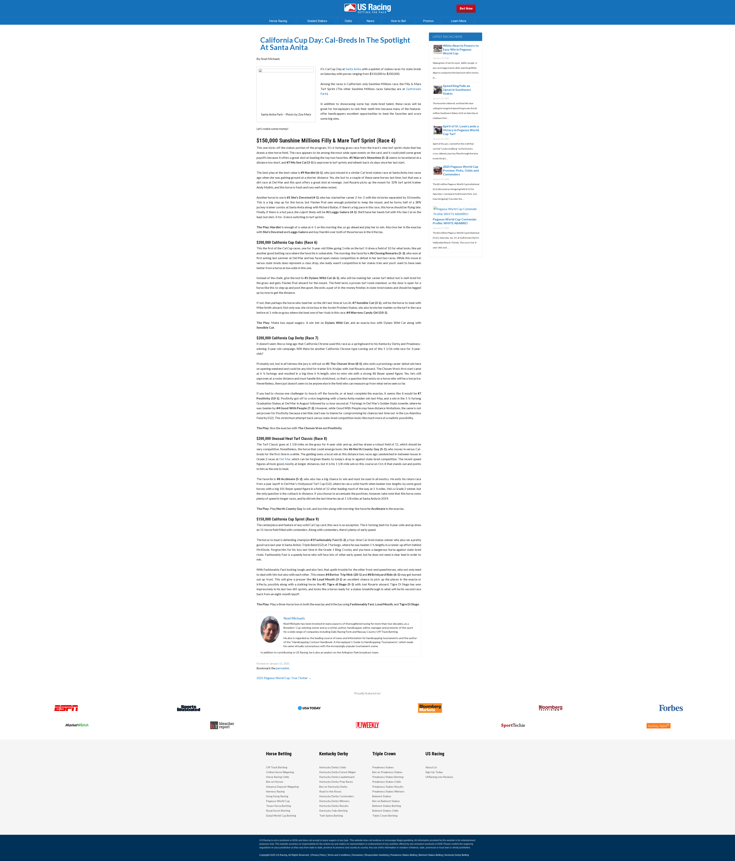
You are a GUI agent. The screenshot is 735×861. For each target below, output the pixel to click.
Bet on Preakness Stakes (387, 772)
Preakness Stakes (383, 767)
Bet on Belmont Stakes (386, 801)
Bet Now (466, 8)
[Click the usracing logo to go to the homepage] (367, 9)
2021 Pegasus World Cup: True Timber (283, 678)
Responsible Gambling (377, 855)
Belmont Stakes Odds (385, 810)
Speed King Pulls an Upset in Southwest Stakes (457, 89)
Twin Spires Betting (331, 815)
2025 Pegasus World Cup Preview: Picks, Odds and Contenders (461, 170)
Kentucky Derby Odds (332, 767)
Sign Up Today (434, 772)
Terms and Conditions (338, 855)
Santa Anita (353, 69)
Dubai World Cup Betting (281, 815)
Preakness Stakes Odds (386, 781)
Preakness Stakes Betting (387, 776)
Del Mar (284, 459)
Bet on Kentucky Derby (333, 786)
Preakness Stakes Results (387, 786)
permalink (282, 668)
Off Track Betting (276, 767)
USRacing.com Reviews (439, 776)
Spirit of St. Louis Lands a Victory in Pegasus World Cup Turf (461, 130)
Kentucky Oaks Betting (333, 810)
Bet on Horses (274, 781)
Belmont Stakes (381, 796)
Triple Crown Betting (385, 815)
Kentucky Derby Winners (334, 801)
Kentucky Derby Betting (457, 855)
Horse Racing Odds (277, 776)
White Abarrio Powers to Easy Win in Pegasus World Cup (461, 49)
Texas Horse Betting (278, 805)
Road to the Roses (330, 791)
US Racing (281, 855)
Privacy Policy (318, 855)
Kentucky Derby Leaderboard (336, 776)
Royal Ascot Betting (278, 810)
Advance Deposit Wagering (282, 786)
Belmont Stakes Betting (386, 805)
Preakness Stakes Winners (388, 791)
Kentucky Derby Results (334, 805)
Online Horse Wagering (280, 772)
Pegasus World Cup (278, 801)
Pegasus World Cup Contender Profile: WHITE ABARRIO (455, 221)
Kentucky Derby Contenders (336, 796)
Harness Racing (275, 791)
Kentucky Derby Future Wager (337, 772)
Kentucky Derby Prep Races (336, 781)
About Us (431, 767)
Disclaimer (357, 855)
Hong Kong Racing (277, 796)
